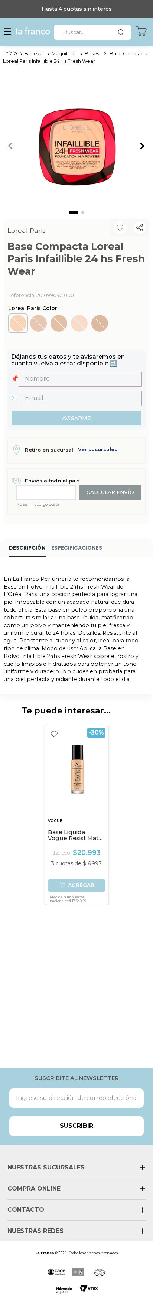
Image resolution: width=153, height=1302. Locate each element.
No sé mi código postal (38, 504)
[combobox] (92, 32)
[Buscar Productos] (122, 32)
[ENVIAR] (76, 418)
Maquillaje (64, 53)
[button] (7, 32)
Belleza (34, 53)
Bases (92, 53)
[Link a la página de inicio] (11, 54)
